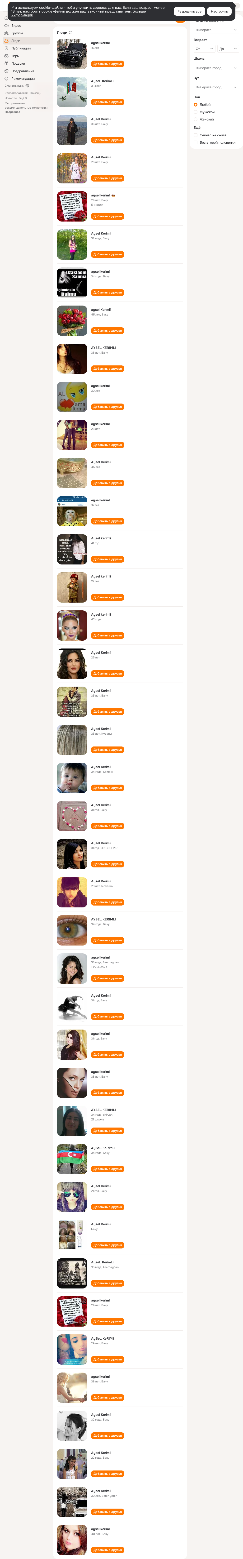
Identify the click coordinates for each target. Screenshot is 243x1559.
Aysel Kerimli (101, 119)
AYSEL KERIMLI (103, 348)
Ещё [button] (21, 98)
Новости (11, 98)
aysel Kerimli (101, 309)
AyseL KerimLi (102, 81)
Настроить (219, 11)
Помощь (35, 93)
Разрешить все (189, 11)
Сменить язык (14, 86)
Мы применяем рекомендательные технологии (26, 108)
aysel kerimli (100, 43)
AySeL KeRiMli (102, 1338)
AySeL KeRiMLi (103, 1148)
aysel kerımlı (100, 1529)
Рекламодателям (16, 93)
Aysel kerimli (101, 538)
